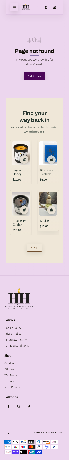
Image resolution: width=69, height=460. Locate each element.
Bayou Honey (17, 172)
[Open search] (37, 7)
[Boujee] (48, 204)
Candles (9, 363)
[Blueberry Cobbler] (48, 153)
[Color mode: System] (8, 432)
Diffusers (10, 369)
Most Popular (12, 387)
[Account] (46, 7)
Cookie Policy (12, 328)
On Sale (9, 381)
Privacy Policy (12, 334)
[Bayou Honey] (21, 153)
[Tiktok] (29, 406)
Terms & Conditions (16, 345)
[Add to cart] (24, 159)
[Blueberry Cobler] (21, 204)
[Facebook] (8, 406)
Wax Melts (10, 375)
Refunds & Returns (15, 340)
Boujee (44, 220)
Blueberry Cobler (19, 222)
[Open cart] (55, 7)
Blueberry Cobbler (46, 172)
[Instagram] (19, 406)
